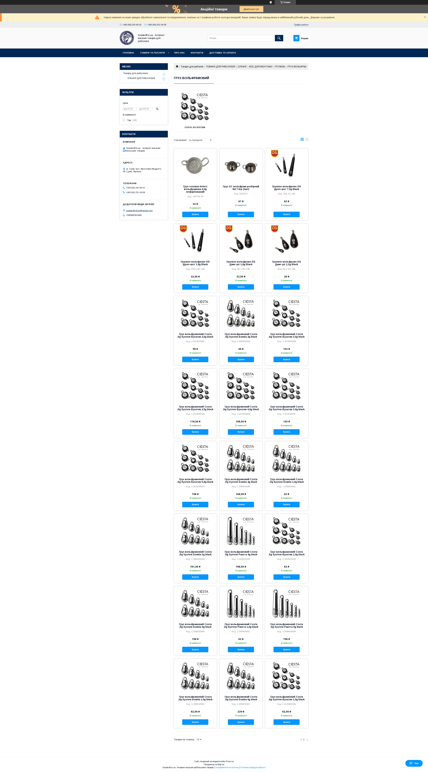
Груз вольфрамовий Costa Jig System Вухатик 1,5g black (287, 698)
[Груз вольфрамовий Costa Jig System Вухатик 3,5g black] (286, 313)
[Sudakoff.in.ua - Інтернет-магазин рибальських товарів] (127, 44)
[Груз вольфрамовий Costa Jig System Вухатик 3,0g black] (286, 385)
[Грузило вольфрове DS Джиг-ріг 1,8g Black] (241, 240)
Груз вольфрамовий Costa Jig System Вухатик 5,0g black (195, 480)
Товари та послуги (152, 53)
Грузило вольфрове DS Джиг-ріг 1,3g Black (286, 263)
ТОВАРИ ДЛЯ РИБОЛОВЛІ (220, 66)
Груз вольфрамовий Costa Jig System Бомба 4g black (241, 480)
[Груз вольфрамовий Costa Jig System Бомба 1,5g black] (195, 675)
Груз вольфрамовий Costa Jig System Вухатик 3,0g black (287, 408)
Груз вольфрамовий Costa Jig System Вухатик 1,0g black (287, 553)
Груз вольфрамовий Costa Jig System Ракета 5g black (286, 625)
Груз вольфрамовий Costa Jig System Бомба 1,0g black (287, 480)
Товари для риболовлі (135, 73)
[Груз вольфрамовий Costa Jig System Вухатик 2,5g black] (195, 385)
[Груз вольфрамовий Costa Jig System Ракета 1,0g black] (241, 603)
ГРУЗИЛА (280, 66)
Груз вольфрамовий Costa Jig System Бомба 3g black (195, 553)
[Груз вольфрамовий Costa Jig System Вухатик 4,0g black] (241, 385)
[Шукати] (279, 38)
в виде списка (306, 140)
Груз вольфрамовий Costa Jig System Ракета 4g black (241, 553)
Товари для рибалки (192, 66)
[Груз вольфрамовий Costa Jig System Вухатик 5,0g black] (195, 458)
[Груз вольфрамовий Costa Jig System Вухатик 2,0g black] (195, 313)
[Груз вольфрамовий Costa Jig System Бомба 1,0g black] (286, 458)
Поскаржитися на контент (227, 767)
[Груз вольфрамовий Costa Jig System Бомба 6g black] (241, 675)
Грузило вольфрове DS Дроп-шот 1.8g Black (195, 263)
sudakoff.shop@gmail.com (139, 210)
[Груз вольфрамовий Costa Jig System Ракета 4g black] (241, 530)
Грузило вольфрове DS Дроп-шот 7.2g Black (286, 187)
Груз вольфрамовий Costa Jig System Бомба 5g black (195, 625)
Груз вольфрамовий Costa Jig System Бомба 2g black (241, 335)
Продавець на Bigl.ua (214, 764)
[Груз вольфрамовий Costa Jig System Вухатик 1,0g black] (286, 530)
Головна (128, 53)
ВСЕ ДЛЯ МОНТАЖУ (261, 66)
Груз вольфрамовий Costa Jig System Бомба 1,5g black (195, 698)
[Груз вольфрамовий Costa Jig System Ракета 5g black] (286, 603)
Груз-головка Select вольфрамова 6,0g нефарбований (195, 189)
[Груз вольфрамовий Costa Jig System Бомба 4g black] (241, 458)
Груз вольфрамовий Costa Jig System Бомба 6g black (241, 698)
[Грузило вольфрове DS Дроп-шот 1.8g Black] (195, 240)
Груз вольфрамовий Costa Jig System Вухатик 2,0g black (195, 335)
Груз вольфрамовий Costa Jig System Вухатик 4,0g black (241, 408)
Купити (195, 214)
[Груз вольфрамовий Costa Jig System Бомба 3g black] (195, 530)
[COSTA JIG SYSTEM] (195, 106)
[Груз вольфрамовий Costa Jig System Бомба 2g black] (241, 313)
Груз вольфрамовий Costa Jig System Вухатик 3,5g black (287, 335)
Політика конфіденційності (253, 767)
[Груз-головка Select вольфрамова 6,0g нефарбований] (195, 165)
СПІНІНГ (242, 66)
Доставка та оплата (222, 53)
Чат (416, 763)
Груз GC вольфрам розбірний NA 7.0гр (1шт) (241, 187)
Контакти (197, 53)
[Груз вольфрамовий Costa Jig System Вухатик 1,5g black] (286, 675)
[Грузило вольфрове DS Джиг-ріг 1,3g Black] (286, 240)
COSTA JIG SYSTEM (195, 127)
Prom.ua (230, 761)
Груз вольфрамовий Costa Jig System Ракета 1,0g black (241, 625)
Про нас (179, 53)
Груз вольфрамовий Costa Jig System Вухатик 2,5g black (195, 408)
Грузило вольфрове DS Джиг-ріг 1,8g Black (241, 263)
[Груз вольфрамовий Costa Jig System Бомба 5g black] (195, 603)
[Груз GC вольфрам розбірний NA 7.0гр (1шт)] (241, 165)
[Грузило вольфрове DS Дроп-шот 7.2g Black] (286, 165)
